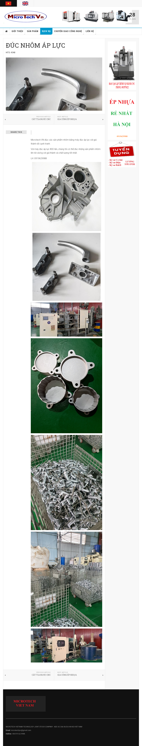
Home (6, 31)
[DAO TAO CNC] (122, 65)
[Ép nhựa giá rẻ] (122, 116)
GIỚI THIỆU (17, 31)
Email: (8, 730)
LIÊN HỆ (90, 31)
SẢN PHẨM (32, 31)
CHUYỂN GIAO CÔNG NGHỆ (68, 31)
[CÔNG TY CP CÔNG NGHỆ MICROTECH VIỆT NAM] (26, 16)
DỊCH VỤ (46, 31)
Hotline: (9, 734)
